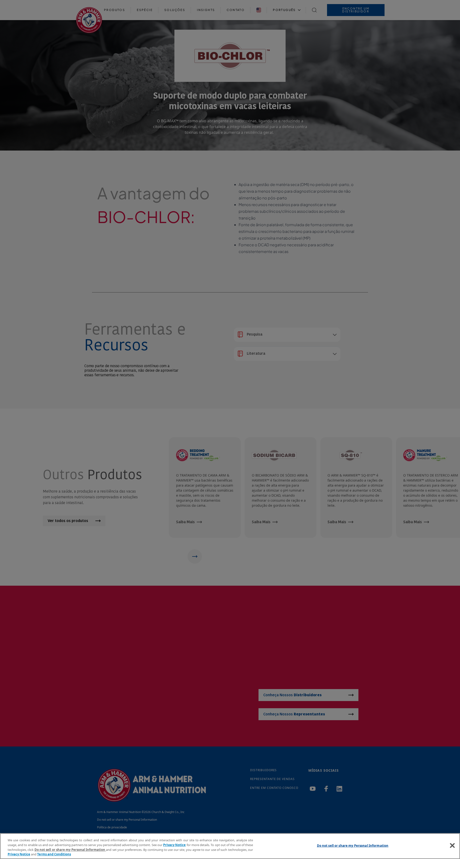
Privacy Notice (174, 844)
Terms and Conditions (54, 854)
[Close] (452, 845)
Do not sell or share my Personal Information (353, 845)
